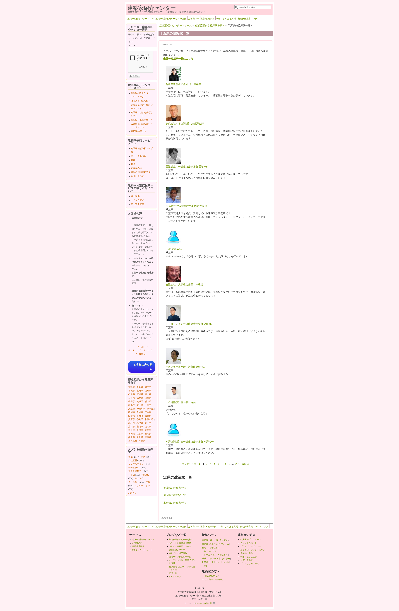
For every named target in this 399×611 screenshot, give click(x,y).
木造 (143, 456)
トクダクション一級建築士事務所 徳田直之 (190, 323)
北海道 (131, 386)
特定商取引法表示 (248, 556)
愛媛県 (140, 430)
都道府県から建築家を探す (210, 25)
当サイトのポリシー (249, 542)
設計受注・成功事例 (214, 579)
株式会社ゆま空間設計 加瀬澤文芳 (185, 123)
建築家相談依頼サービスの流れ (171, 18)
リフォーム (224, 544)
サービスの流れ (138, 156)
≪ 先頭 (186, 463)
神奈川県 (141, 408)
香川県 (131, 430)
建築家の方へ (212, 576)
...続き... (132, 492)
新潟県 (140, 394)
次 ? (237, 463)
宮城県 (131, 390)
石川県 (131, 397)
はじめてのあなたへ (141, 100)
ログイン (257, 18)
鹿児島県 (132, 440)
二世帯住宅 (212, 547)
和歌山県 (149, 419)
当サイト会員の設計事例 (180, 542)
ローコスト (133, 482)
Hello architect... (174, 248)
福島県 (131, 394)
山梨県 (148, 397)
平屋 (214, 562)
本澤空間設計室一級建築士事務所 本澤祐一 (190, 441)
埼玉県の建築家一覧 (174, 495)
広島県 (131, 426)
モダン (138, 478)
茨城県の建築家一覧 (174, 487)
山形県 (148, 390)
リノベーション (142, 485)
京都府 (140, 415)
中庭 (148, 482)
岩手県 (148, 386)
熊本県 (131, 437)
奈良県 (140, 419)
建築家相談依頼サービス (143, 539)
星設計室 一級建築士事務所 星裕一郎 (187, 166)
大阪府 (148, 415)
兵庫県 (131, 419)
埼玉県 (140, 404)
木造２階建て (134, 471)
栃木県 (148, 401)
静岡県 (131, 412)
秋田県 (140, 390)
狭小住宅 (213, 544)
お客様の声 (193, 18)
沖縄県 (142, 440)
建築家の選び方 (138, 131)
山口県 (140, 426)
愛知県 (140, 412)
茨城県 (140, 401)
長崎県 (148, 433)
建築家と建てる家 (210, 540)
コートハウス (223, 562)
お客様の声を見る (143, 366)
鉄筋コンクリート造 (211, 558)
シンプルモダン (136, 463)
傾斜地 (205, 544)
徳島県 (148, 426)
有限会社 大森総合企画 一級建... (185, 284)
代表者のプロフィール (250, 539)
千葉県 (148, 404)
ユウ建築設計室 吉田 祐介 (181, 402)
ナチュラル (133, 467)
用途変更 (206, 562)
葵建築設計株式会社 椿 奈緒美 (183, 84)
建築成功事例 (138, 546)
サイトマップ (261, 526)
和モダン (146, 474)
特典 (133, 160)
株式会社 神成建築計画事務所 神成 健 (186, 205)
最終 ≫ (246, 463)
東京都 (131, 408)
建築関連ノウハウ (177, 549)
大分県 (140, 437)
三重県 (148, 412)
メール (132, 45)
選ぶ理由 (135, 196)
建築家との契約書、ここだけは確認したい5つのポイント (142, 123)
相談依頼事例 (207, 18)
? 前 (194, 463)
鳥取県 (131, 422)
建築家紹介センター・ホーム (175, 25)
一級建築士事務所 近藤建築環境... (185, 366)
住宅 (130, 456)
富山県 (148, 394)
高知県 (148, 430)
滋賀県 (131, 415)
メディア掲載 (246, 560)
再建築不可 (223, 554)
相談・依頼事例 (208, 526)
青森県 (140, 386)
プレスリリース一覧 (249, 563)
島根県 (140, 422)
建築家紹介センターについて (253, 549)
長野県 (131, 401)
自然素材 (132, 460)
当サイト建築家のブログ (180, 546)
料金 (218, 18)
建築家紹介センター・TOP (140, 18)
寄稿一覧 (173, 573)
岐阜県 (150, 408)
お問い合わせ (137, 176)
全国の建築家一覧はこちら (178, 58)
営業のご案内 (246, 553)
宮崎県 (148, 437)
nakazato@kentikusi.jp (204, 602)
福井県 (140, 397)
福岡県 (131, 433)
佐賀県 (140, 433)
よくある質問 (229, 18)
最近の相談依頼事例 (141, 172)
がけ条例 (226, 558)
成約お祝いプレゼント (142, 549)
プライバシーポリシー (250, 546)
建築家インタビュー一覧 (180, 556)
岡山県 (148, 422)
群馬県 (131, 404)
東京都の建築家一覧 (174, 502)
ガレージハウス (209, 551)
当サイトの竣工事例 (178, 553)
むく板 (131, 474)
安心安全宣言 (244, 18)
